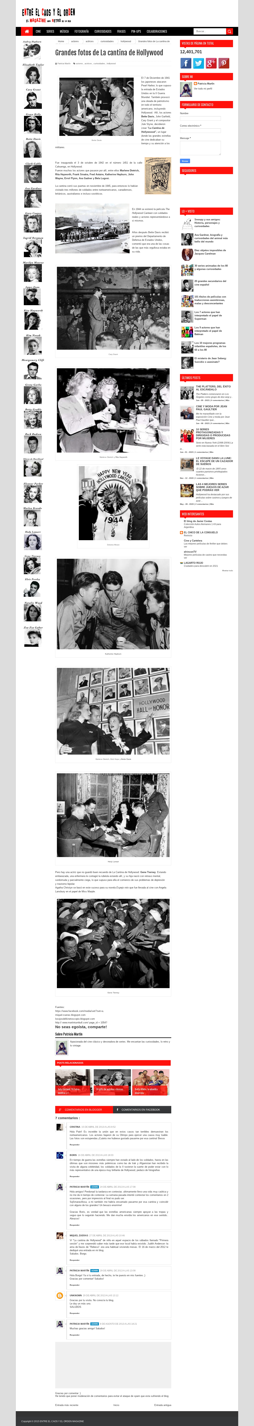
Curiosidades (102, 31)
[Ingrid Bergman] (33, 258)
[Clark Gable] (33, 183)
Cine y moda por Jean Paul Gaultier (211, 408)
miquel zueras (79, 1235)
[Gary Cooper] (33, 233)
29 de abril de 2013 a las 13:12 (100, 1295)
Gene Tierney (113, 993)
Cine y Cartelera (193, 540)
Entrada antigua (162, 1405)
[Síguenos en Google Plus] (211, 68)
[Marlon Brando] (32, 527)
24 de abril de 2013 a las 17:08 (118, 1187)
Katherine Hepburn (116, 174)
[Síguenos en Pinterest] (224, 68)
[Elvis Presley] (32, 598)
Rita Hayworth (63, 174)
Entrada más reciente (66, 1405)
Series (50, 31)
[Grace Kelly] (33, 134)
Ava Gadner (85, 178)
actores (79, 63)
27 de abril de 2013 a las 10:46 (107, 1235)
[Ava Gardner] (33, 208)
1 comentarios (201, 452)
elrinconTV (190, 551)
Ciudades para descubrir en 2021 (201, 566)
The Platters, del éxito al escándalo (213, 388)
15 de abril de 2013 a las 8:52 (98, 1127)
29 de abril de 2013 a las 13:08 (118, 1270)
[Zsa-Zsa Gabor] (33, 647)
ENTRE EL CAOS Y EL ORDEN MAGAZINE (62, 1421)
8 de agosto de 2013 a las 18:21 (118, 1324)
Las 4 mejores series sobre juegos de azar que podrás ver (212, 487)
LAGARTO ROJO (193, 563)
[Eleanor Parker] (33, 503)
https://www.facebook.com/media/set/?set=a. (79, 1011)
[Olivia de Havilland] (33, 479)
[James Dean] (32, 306)
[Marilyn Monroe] (33, 282)
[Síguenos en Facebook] (186, 68)
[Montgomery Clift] (33, 380)
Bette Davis (126, 759)
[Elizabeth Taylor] (33, 85)
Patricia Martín (79, 1187)
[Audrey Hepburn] (32, 60)
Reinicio (188, 535)
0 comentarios (217, 400)
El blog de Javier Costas (198, 521)
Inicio (116, 1405)
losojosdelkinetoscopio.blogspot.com (75, 1018)
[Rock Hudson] (33, 454)
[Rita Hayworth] (33, 330)
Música (64, 31)
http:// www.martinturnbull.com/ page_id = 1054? (81, 1022)
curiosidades (99, 63)
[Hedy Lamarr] (33, 551)
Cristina (75, 1127)
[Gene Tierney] (32, 575)
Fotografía (82, 31)
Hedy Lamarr (113, 862)
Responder (75, 1145)
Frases (121, 31)
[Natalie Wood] (33, 623)
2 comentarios (201, 504)
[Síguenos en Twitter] (199, 68)
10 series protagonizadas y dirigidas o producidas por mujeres (213, 434)
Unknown (76, 1295)
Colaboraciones (157, 31)
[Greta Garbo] (33, 405)
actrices (88, 63)
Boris (73, 1155)
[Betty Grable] (33, 429)
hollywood (111, 63)
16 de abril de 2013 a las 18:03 (95, 1155)
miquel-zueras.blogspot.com (70, 1015)
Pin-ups (136, 31)
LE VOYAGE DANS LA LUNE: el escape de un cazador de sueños (214, 461)
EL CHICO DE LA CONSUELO (201, 532)
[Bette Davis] (33, 159)
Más (227, 400)
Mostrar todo (227, 571)
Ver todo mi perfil (203, 88)
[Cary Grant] (33, 109)
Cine (38, 31)
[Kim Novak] (33, 355)
